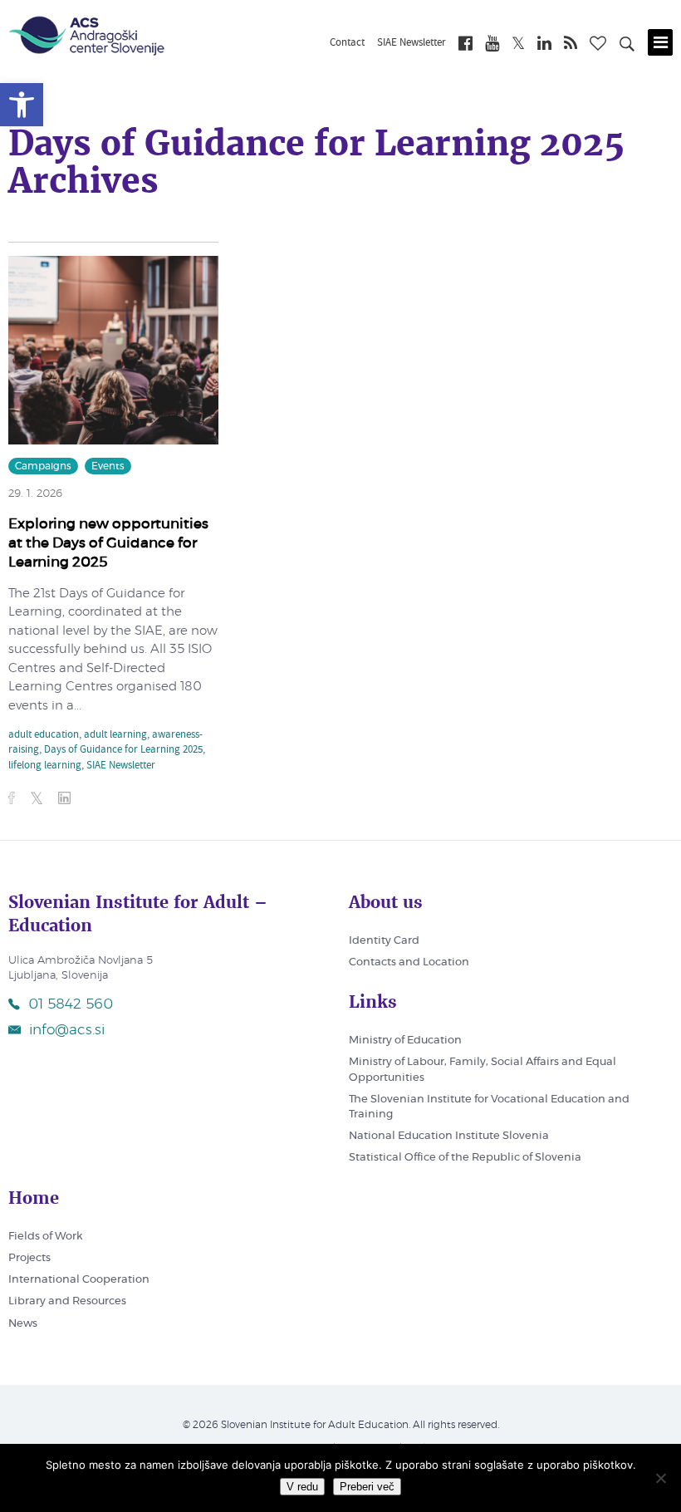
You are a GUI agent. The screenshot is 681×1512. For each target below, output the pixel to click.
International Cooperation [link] (78, 1279)
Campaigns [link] (43, 466)
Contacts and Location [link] (409, 962)
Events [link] (108, 466)
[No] (660, 1478)
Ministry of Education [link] (405, 1040)
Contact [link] (347, 43)
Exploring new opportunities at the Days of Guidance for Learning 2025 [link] (108, 543)
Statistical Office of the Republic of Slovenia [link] (465, 1157)
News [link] (22, 1323)
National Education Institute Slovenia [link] (449, 1136)
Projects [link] (29, 1258)
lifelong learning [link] (44, 766)
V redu (302, 1486)
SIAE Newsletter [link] (411, 43)
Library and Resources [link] (67, 1301)
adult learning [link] (115, 735)
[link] (21, 104)
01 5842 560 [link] (70, 1004)
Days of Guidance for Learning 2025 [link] (123, 750)
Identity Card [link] (384, 940)
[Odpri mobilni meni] (660, 42)
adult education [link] (43, 735)
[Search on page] (627, 46)
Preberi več (367, 1486)
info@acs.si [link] (67, 1030)
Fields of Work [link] (45, 1236)
